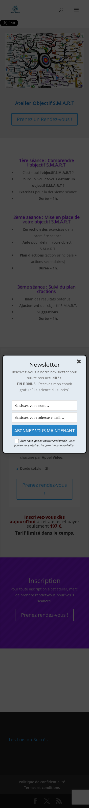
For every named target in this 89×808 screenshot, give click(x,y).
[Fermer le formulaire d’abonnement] (80, 362)
